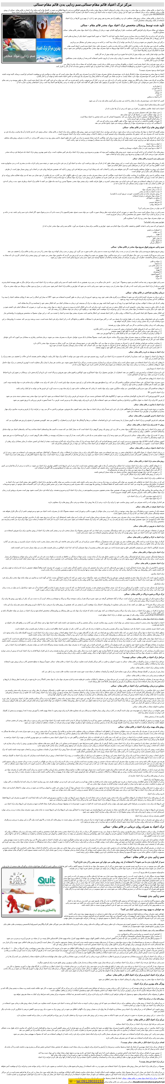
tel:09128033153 (89, 1081)
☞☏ (86, 1081)
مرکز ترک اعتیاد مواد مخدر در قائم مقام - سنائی (139, 1078)
